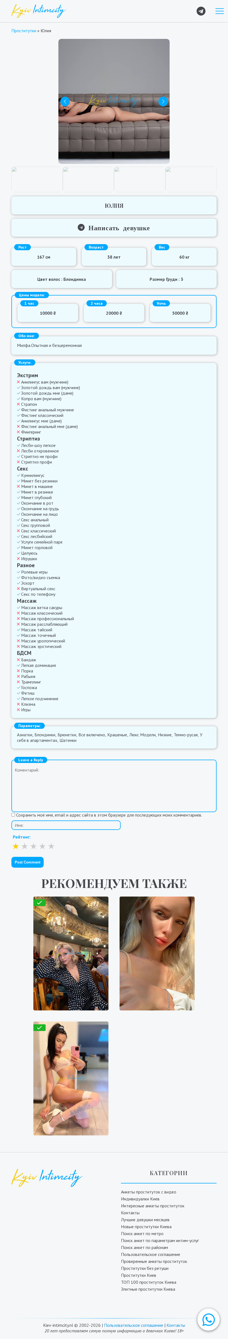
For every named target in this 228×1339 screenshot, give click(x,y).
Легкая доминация (38, 665)
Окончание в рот (37, 503)
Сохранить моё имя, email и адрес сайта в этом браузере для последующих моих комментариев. (109, 815)
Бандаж (28, 659)
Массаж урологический (43, 641)
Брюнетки (67, 734)
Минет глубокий (36, 497)
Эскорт (27, 583)
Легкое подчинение (39, 698)
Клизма (28, 704)
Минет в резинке (37, 492)
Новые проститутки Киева (146, 1226)
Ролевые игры (34, 572)
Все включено (91, 734)
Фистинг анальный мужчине (47, 409)
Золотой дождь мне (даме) (47, 393)
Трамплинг (31, 682)
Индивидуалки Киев (140, 1199)
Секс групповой (35, 525)
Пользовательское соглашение (150, 1254)
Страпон (29, 404)
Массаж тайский (36, 629)
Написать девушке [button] (117, 227)
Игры (26, 709)
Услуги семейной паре (42, 542)
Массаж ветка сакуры (41, 607)
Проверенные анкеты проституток (154, 1261)
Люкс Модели (142, 734)
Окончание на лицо (39, 514)
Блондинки (44, 734)
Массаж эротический (41, 646)
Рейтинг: (22, 837)
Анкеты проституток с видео (148, 1192)
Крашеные (117, 734)
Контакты (130, 1212)
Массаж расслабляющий (44, 624)
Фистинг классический (42, 415)
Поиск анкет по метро (142, 1233)
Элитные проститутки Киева (148, 1289)
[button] (208, 1319)
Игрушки (29, 558)
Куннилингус (32, 475)
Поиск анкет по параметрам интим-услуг (160, 1240)
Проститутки (23, 30)
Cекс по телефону (38, 594)
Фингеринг (31, 432)
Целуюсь (29, 553)
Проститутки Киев (138, 1275)
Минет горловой (37, 547)
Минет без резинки (39, 481)
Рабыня (28, 676)
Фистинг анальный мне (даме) (49, 426)
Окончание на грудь (40, 508)
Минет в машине (37, 486)
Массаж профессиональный (47, 618)
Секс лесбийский (36, 536)
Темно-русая (186, 734)
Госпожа (29, 687)
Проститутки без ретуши (144, 1268)
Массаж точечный (38, 635)
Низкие (165, 734)
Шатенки (68, 740)
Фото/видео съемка (40, 577)
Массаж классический (42, 613)
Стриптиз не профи (39, 456)
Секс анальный (35, 519)
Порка (27, 671)
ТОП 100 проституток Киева (148, 1282)
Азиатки (24, 734)
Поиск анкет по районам (144, 1247)
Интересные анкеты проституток (152, 1205)
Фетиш (27, 693)
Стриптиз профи (36, 462)
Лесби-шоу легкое (38, 445)
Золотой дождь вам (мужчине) (50, 387)
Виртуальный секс (38, 588)
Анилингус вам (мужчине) (44, 382)
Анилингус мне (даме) (41, 421)
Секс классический (38, 531)
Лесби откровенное (40, 451)
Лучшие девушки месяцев (145, 1219)
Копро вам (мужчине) (41, 398)
